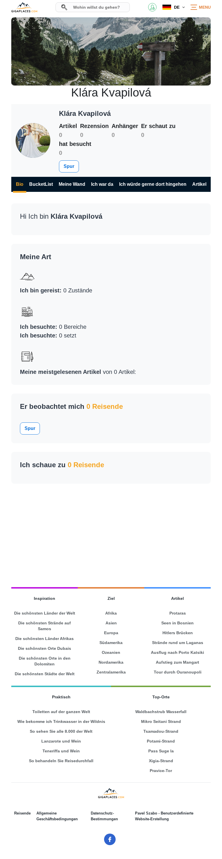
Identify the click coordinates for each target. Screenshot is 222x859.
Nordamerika (111, 662)
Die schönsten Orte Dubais (44, 648)
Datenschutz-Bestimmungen (104, 816)
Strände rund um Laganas (177, 642)
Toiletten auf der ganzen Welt (61, 711)
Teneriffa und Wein (61, 751)
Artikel (199, 184)
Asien (111, 623)
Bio (19, 184)
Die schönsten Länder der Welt (44, 613)
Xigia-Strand (161, 760)
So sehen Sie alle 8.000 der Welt (61, 731)
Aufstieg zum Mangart (177, 662)
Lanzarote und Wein (61, 741)
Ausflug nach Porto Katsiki (177, 652)
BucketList (41, 184)
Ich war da (102, 184)
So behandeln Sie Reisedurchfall (61, 760)
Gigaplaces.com (24, 7)
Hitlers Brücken (177, 632)
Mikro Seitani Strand (161, 721)
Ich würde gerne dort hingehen (152, 184)
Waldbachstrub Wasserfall (160, 711)
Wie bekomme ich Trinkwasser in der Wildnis (61, 721)
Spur (69, 166)
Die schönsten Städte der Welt (45, 673)
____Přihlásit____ (152, 7)
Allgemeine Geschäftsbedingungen (57, 816)
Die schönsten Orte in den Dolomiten (45, 661)
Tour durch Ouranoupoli (177, 672)
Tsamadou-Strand (160, 731)
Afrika (111, 613)
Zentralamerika (111, 672)
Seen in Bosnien (177, 623)
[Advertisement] (111, 532)
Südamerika (111, 642)
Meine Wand (72, 184)
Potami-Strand (161, 741)
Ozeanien (111, 652)
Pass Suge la (161, 751)
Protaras (177, 613)
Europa (111, 632)
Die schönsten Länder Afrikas (44, 638)
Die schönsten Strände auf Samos (44, 626)
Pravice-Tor (161, 770)
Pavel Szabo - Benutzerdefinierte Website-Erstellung (164, 816)
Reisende (22, 813)
